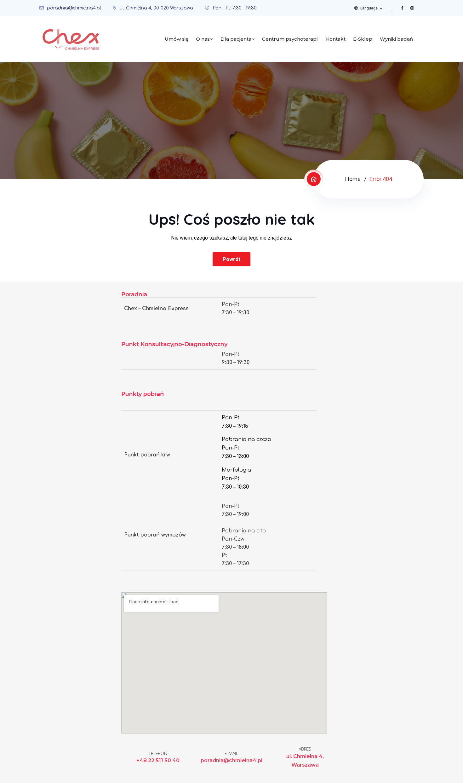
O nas (203, 39)
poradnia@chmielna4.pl (74, 8)
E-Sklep (362, 39)
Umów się (176, 39)
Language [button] (369, 8)
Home (353, 179)
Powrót (231, 259)
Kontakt (336, 39)
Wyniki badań (396, 39)
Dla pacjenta (235, 39)
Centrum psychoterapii (290, 39)
